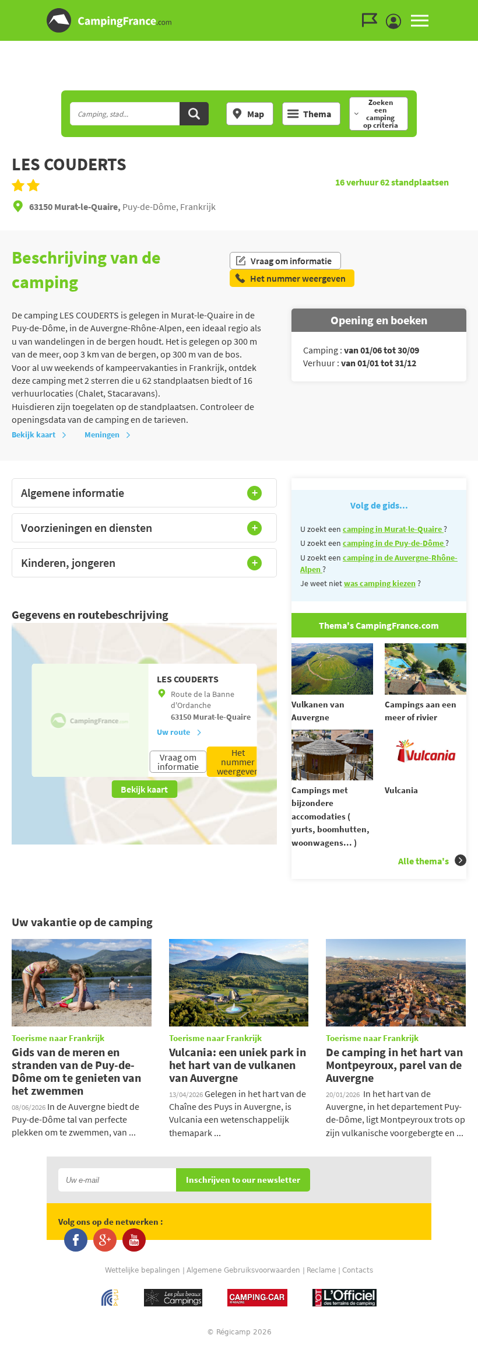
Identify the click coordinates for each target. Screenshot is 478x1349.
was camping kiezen (380, 583)
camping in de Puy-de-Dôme (394, 543)
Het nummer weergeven (238, 762)
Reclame (321, 1270)
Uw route (173, 732)
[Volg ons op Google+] (105, 1240)
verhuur (357, 182)
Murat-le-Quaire (222, 717)
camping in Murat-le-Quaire (393, 529)
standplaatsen (414, 182)
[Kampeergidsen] (372, 20)
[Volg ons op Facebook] (75, 1240)
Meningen (102, 434)
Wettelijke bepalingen (142, 1270)
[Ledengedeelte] (396, 21)
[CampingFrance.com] (239, 20)
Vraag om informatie (291, 261)
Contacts (357, 1270)
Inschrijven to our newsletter (243, 1180)
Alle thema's (423, 861)
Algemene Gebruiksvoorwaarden (243, 1270)
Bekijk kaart (33, 434)
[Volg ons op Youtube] (134, 1240)
